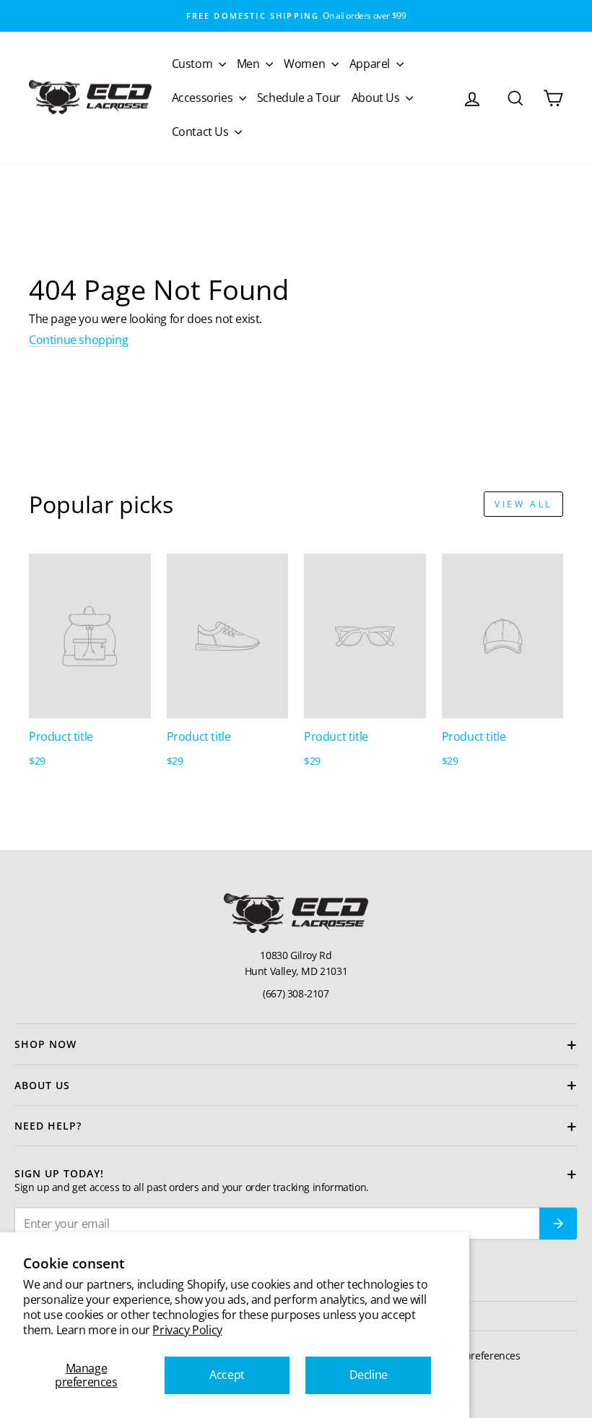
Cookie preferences (476, 1355)
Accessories (203, 98)
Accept (227, 1375)
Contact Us (202, 131)
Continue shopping (78, 340)
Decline (368, 1375)
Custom (193, 64)
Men (249, 64)
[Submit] (558, 1223)
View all (523, 504)
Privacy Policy (187, 1330)
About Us (377, 98)
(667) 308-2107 (295, 993)
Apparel (371, 64)
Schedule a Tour (299, 98)
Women (306, 64)
